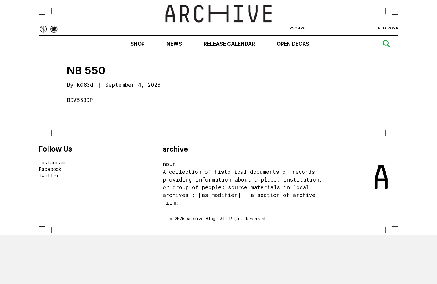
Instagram (52, 162)
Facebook (50, 169)
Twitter (49, 176)
